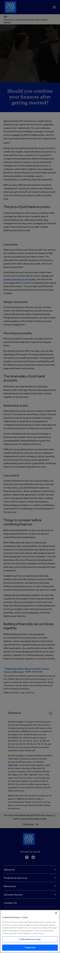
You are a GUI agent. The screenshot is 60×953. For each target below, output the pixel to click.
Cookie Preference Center (30, 939)
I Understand (30, 947)
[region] (30, 931)
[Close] (56, 913)
